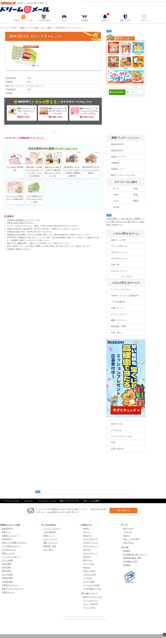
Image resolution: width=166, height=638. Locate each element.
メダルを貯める (43, 20)
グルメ (116, 201)
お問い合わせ (117, 449)
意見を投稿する (123, 510)
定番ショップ (117, 308)
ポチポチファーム (119, 252)
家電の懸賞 (6, 571)
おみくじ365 (125, 54)
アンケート (138, 68)
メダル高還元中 (118, 302)
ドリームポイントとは (121, 436)
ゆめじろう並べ (89, 571)
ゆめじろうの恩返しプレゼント (14, 543)
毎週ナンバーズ (118, 157)
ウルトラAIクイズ (119, 246)
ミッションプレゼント (121, 289)
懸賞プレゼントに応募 (23, 20)
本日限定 (138, 54)
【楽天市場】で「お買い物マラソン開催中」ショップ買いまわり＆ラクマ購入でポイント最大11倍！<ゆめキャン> (125, 221)
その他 (116, 207)
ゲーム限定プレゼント (11, 546)
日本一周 (115, 265)
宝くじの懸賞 (7, 560)
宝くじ (116, 188)
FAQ (113, 442)
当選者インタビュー (10, 536)
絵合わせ (86, 567)
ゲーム (64, 20)
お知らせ (105, 17)
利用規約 (126, 551)
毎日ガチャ (113, 68)
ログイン (144, 20)
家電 (135, 195)
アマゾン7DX (88, 564)
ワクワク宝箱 (88, 582)
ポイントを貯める (90, 604)
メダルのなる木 (89, 574)
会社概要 (126, 565)
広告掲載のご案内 (130, 561)
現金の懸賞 (6, 564)
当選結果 (115, 163)
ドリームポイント (90, 600)
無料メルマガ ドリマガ (69, 501)
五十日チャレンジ (9, 550)
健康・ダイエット (119, 320)
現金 (135, 188)
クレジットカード (119, 314)
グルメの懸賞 (7, 574)
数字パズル (87, 560)
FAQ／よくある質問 (91, 501)
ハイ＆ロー (87, 578)
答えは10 (87, 557)
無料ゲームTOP (118, 240)
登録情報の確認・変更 (132, 558)
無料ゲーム (87, 525)
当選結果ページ (22, 220)
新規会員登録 (117, 92)
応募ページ (6, 532)
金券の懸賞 (6, 567)
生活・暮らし (117, 332)
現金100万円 (113, 54)
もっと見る (125, 276)
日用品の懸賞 (7, 578)
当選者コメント (118, 169)
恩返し (125, 68)
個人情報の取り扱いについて (135, 554)
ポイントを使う (89, 607)
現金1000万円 (117, 144)
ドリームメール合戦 (91, 585)
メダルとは (116, 430)
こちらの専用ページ (54, 512)
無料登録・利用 (118, 326)
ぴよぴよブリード (119, 271)
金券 (116, 195)
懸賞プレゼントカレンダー (123, 175)
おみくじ (86, 532)
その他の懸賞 (7, 582)
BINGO (86, 528)
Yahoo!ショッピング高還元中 (124, 296)
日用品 (135, 201)
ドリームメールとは (11, 501)
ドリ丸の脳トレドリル (92, 589)
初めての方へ (125, 20)
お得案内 (84, 20)
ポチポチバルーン (119, 258)
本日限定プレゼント (10, 585)
